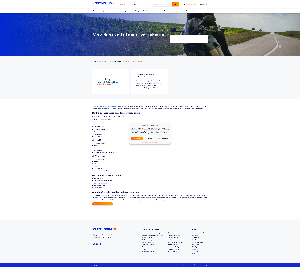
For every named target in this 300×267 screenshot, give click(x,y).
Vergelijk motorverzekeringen (102, 204)
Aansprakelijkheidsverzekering (145, 11)
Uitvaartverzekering (170, 11)
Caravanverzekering (148, 244)
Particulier (123, 4)
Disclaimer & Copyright (202, 265)
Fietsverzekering (147, 249)
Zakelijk (133, 4)
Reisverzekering (172, 244)
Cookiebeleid (145, 142)
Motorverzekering (103, 61)
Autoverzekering (98, 11)
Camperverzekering (148, 242)
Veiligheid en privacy (186, 265)
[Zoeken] (175, 4)
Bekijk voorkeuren (163, 138)
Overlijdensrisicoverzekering (176, 240)
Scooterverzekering (173, 247)
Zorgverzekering (173, 251)
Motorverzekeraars (115, 61)
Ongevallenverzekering (174, 235)
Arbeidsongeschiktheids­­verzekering (152, 235)
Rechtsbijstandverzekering (175, 242)
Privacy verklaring (153, 142)
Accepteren (137, 138)
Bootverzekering (147, 240)
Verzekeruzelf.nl (112, 106)
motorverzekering (99, 106)
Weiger (150, 138)
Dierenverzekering (147, 247)
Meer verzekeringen (192, 11)
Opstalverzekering (173, 237)
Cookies (194, 265)
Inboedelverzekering (119, 11)
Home (94, 61)
